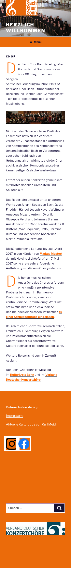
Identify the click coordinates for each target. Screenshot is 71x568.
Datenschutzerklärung (22, 407)
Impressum (14, 416)
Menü (37, 41)
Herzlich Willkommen (25, 27)
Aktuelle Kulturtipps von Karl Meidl (31, 424)
